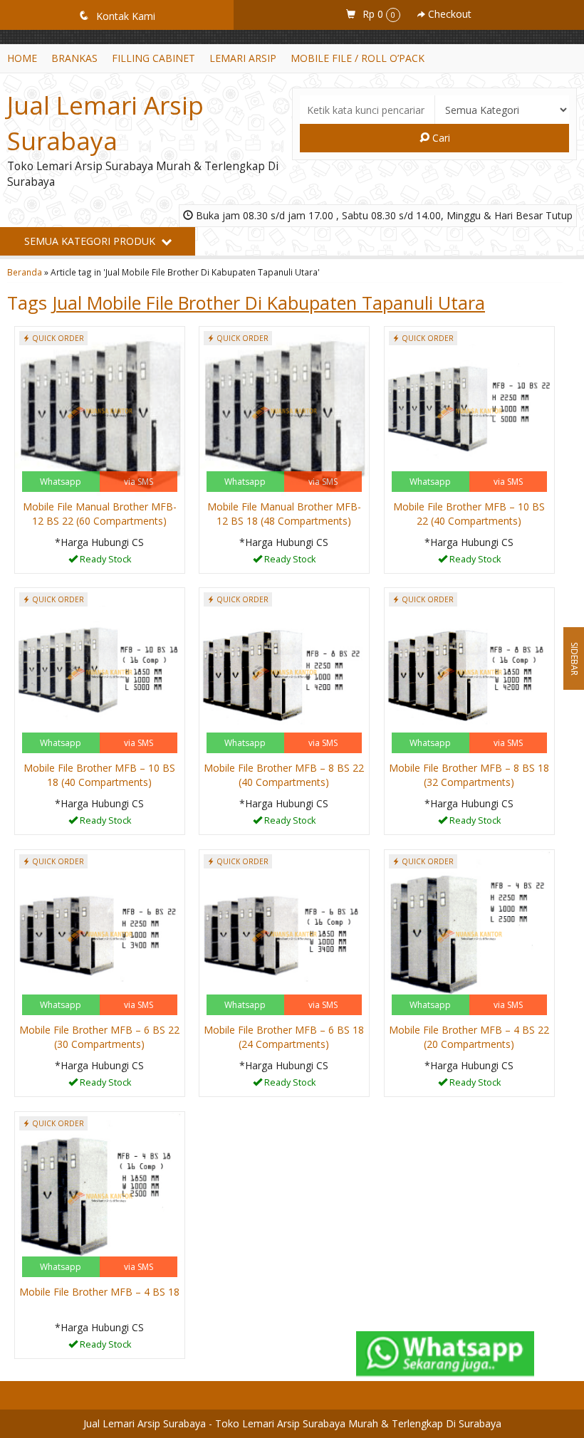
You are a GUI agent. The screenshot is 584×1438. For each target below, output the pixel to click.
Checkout (448, 14)
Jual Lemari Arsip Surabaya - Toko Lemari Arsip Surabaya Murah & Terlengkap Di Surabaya (292, 1423)
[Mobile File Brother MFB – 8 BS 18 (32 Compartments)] (469, 671)
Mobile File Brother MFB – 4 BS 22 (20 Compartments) (469, 1037)
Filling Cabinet (153, 58)
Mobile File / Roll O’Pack (357, 58)
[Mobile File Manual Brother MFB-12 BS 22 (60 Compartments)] (99, 410)
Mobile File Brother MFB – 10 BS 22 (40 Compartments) (469, 514)
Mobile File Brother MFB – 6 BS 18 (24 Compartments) (284, 1037)
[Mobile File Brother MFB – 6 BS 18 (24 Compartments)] (284, 933)
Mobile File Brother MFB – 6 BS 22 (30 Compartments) (99, 1037)
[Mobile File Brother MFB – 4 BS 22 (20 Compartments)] (469, 933)
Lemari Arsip (242, 58)
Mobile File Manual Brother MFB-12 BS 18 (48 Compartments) (284, 514)
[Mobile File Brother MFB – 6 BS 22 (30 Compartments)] (99, 933)
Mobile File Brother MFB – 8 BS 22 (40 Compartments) (284, 775)
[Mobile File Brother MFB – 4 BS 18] (99, 1195)
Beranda (24, 272)
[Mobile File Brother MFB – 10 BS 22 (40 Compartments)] (469, 410)
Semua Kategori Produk (91, 241)
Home (22, 58)
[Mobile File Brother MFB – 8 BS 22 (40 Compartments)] (284, 671)
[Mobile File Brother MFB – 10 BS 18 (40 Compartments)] (99, 671)
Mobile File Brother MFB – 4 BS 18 (99, 1291)
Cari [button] (439, 138)
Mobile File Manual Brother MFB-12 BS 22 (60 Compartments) (100, 514)
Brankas (74, 58)
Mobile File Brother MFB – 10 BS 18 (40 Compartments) (99, 775)
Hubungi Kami (104, 561)
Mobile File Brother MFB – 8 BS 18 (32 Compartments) (469, 775)
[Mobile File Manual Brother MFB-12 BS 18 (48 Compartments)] (284, 410)
